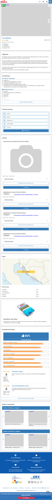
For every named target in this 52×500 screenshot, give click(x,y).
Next (49, 21)
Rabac (19, 322)
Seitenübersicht (6, 488)
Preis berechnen (26, 130)
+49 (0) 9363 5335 (37, 488)
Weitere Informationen (44, 493)
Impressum (15, 488)
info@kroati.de (46, 488)
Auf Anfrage (26, 187)
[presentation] (3, 416)
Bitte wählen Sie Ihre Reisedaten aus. (26, 183)
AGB (11, 488)
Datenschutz (21, 488)
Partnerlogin (27, 488)
